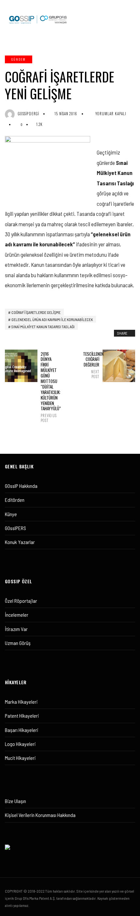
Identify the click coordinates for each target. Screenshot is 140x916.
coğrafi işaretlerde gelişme (36, 312)
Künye (11, 514)
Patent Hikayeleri (22, 715)
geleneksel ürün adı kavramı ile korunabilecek (52, 319)
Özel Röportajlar (21, 601)
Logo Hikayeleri (20, 744)
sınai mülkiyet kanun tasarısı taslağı (43, 326)
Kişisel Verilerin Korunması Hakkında (40, 815)
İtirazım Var (16, 629)
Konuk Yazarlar (20, 542)
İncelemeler (16, 615)
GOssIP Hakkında (21, 486)
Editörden (14, 500)
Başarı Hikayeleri (21, 730)
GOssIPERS (15, 528)
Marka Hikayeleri (21, 702)
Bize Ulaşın (15, 801)
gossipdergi (28, 113)
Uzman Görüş (18, 643)
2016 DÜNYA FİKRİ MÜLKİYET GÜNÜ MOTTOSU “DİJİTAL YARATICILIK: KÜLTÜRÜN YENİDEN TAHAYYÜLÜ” (49, 387)
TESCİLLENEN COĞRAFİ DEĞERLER (91, 365)
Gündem (18, 59)
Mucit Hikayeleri (20, 758)
